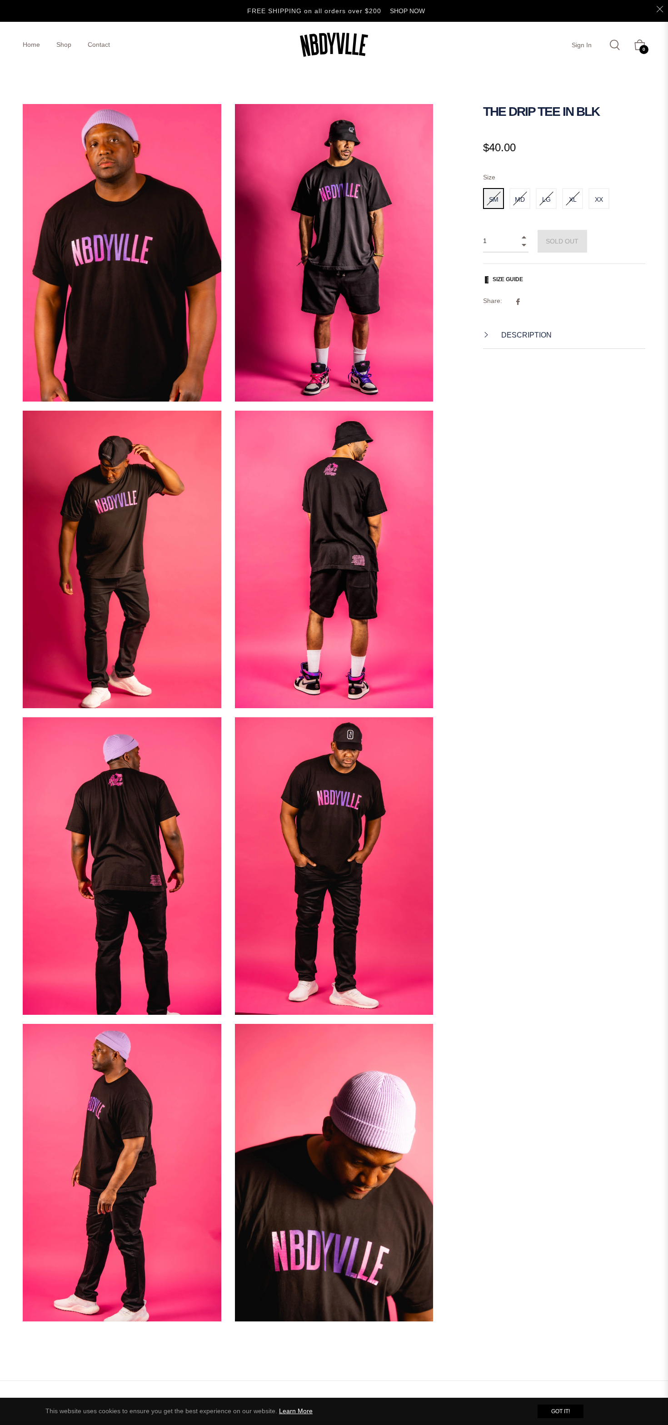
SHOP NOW (407, 11)
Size (489, 177)
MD (520, 199)
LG (546, 199)
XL (573, 199)
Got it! (560, 1411)
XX (599, 199)
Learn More (296, 1411)
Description (525, 335)
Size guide (508, 279)
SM (494, 199)
